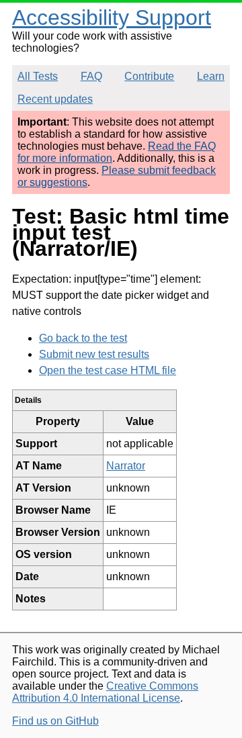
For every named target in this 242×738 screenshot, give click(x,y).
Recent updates (55, 99)
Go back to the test (83, 338)
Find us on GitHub (55, 721)
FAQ (91, 76)
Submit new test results (94, 354)
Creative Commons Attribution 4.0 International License (105, 692)
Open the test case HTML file (107, 370)
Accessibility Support (111, 17)
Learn (211, 76)
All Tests (37, 76)
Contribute (149, 76)
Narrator (125, 465)
